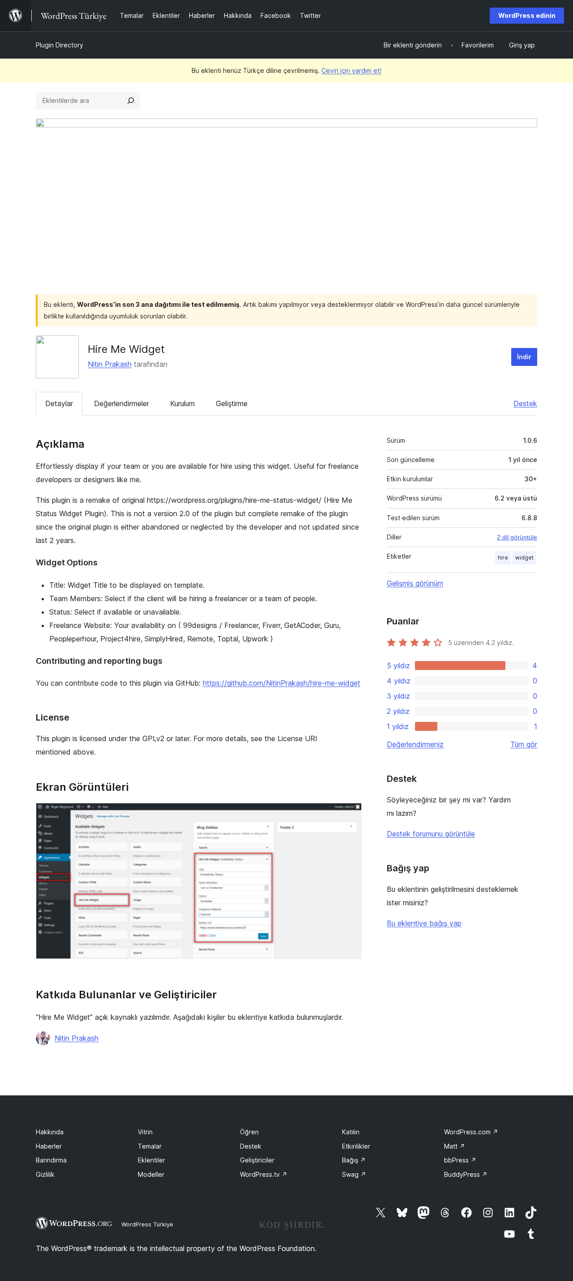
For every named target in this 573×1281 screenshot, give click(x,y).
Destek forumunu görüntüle (431, 833)
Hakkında (50, 1132)
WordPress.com (471, 1132)
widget (524, 557)
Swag (354, 1174)
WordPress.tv (263, 1174)
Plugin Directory (59, 45)
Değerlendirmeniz (415, 744)
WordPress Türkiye (147, 1224)
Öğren (249, 1132)
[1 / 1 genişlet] (349, 814)
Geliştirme (232, 403)
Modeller (151, 1174)
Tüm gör (523, 744)
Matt (454, 1146)
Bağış (354, 1160)
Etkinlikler (356, 1146)
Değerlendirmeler (121, 403)
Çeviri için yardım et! (351, 70)
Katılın (350, 1132)
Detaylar (59, 403)
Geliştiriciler (257, 1160)
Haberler (49, 1146)
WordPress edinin (527, 15)
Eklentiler (151, 1160)
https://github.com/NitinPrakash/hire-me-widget (281, 683)
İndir (524, 357)
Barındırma (51, 1160)
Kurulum (182, 403)
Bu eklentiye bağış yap (424, 923)
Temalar (150, 1146)
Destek (525, 403)
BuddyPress (465, 1174)
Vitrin (145, 1132)
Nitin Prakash (110, 364)
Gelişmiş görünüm (415, 583)
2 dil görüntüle (517, 537)
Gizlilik (45, 1174)
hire (503, 557)
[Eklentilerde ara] (131, 101)
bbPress (460, 1160)
